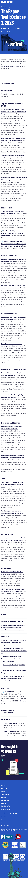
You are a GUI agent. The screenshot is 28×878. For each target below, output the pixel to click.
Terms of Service (9, 830)
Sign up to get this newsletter (10, 66)
